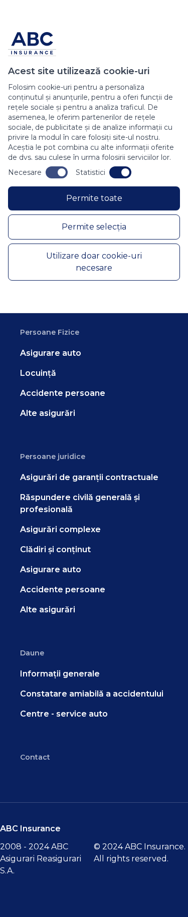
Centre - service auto (64, 714)
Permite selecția (94, 227)
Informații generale (60, 673)
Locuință (38, 373)
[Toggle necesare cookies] (57, 172)
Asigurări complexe (60, 529)
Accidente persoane (62, 393)
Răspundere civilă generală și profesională (80, 503)
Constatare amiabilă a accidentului (91, 694)
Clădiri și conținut (55, 549)
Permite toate (94, 198)
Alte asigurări (47, 413)
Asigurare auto (50, 353)
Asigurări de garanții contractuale (89, 477)
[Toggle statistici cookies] (120, 172)
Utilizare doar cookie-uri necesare (94, 262)
